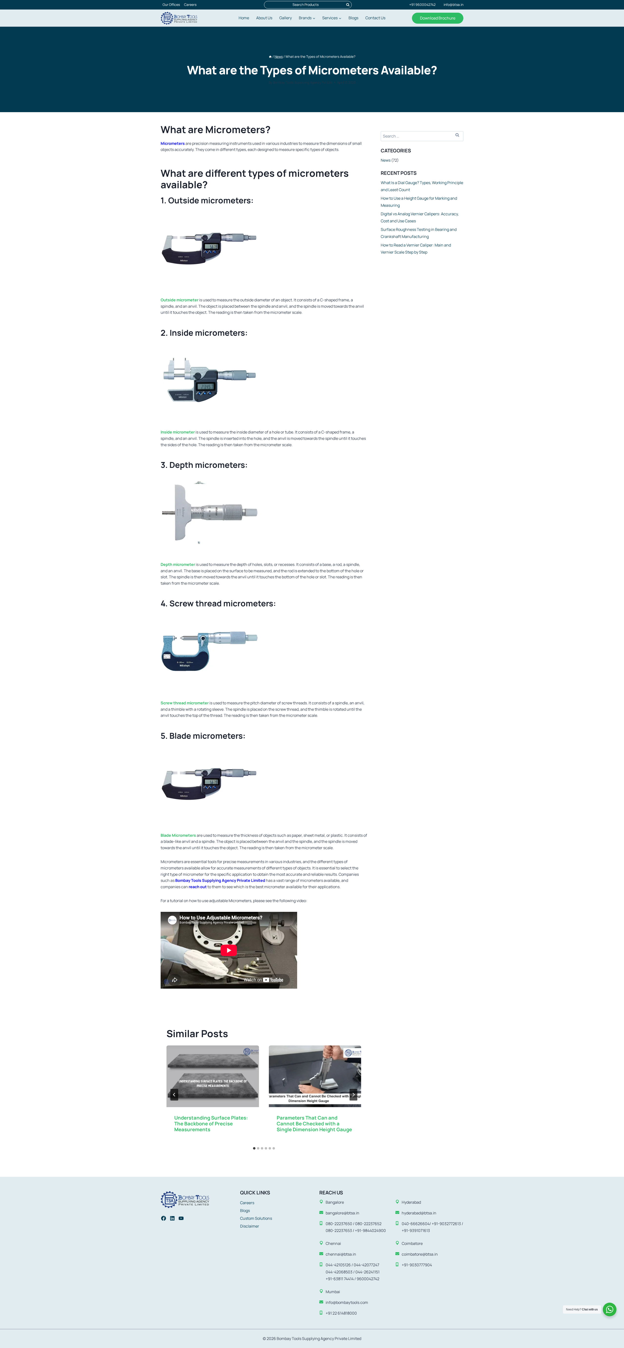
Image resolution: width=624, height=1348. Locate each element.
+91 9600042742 (422, 4)
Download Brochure (437, 18)
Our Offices (171, 4)
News (385, 160)
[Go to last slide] (174, 1095)
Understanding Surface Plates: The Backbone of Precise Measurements (211, 1123)
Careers (190, 4)
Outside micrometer (179, 300)
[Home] (270, 56)
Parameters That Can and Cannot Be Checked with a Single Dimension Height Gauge (314, 1123)
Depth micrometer (178, 564)
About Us (264, 17)
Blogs (353, 17)
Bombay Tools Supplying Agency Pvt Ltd (302, 82)
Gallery (285, 17)
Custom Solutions (256, 1218)
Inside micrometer (178, 432)
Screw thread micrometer (185, 703)
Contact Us (375, 17)
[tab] (254, 1148)
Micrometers (173, 143)
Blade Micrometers (178, 835)
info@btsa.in (453, 4)
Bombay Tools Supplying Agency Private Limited (220, 880)
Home (244, 17)
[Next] (353, 1095)
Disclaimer (249, 1226)
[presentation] (212, 1076)
